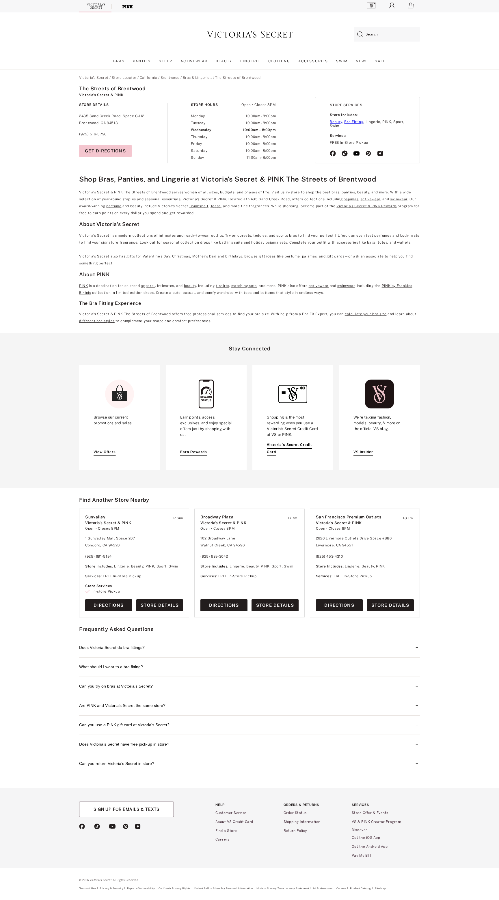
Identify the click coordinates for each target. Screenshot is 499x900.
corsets (244, 236)
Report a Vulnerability (141, 888)
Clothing (279, 61)
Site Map (380, 888)
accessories (347, 242)
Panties (142, 61)
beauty (190, 286)
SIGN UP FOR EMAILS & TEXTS (126, 809)
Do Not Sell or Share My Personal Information (223, 888)
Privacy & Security (111, 888)
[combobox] (387, 34)
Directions (109, 605)
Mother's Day (204, 256)
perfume (113, 206)
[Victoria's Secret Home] (95, 6)
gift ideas (267, 256)
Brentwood (170, 78)
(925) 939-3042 (214, 556)
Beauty (224, 61)
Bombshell (198, 206)
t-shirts (222, 286)
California (148, 78)
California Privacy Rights (175, 888)
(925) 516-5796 (93, 134)
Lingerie (250, 61)
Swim (342, 61)
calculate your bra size (366, 314)
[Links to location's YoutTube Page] (356, 153)
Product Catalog (360, 888)
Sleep (165, 61)
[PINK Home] (127, 6)
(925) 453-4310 (329, 556)
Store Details (160, 605)
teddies (260, 236)
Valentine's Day (156, 256)
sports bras (286, 236)
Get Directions (105, 150)
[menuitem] (119, 63)
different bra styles (97, 321)
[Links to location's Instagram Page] (380, 153)
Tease (216, 206)
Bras (119, 61)
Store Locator (124, 78)
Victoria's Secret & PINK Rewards (366, 206)
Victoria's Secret (93, 78)
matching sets (244, 286)
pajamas (351, 199)
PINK (83, 286)
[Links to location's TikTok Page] (345, 153)
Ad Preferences (323, 888)
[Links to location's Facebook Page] (333, 153)
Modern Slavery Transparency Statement (282, 888)
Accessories (313, 61)
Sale (380, 61)
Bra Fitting (353, 122)
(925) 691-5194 (98, 556)
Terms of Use (87, 888)
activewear (370, 199)
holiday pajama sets (269, 242)
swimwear (398, 199)
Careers (341, 888)
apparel (148, 286)
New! (361, 61)
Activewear (194, 61)
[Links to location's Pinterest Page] (368, 153)
